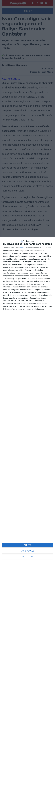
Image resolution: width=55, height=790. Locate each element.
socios (22, 248)
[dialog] (27, 513)
